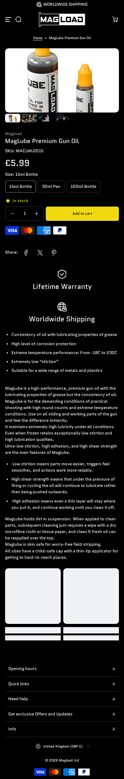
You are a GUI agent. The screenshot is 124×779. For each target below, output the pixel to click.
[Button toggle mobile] (9, 19)
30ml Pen (51, 186)
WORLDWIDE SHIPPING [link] (65, 4)
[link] (26, 252)
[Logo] (62, 19)
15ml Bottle (20, 186)
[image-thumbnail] (12, 118)
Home (37, 37)
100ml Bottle (83, 186)
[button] (18, 19)
